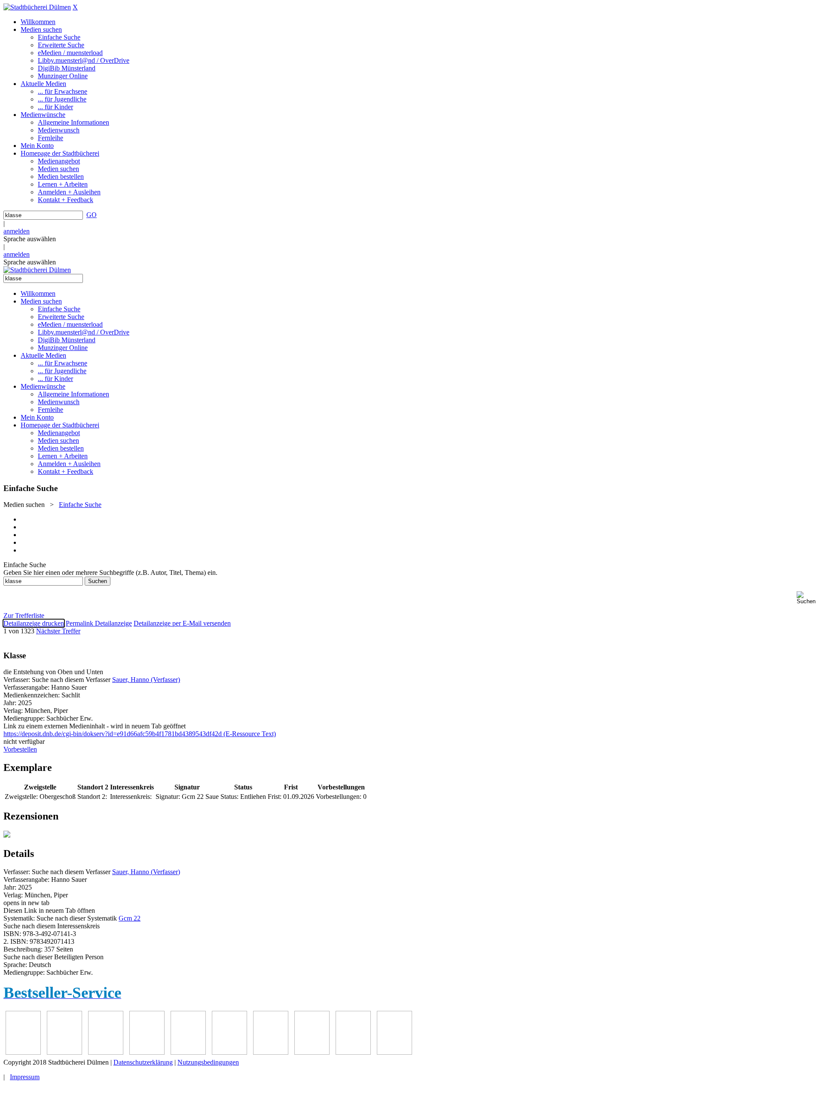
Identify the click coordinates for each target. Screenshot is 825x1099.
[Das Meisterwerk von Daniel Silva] (229, 1052)
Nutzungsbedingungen (208, 1062)
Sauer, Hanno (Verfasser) (146, 679)
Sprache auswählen (29, 239)
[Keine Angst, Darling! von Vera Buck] (188, 1052)
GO (91, 214)
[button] (809, 598)
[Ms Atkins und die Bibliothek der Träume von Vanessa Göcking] (64, 1052)
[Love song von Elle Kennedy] (147, 1052)
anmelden (16, 231)
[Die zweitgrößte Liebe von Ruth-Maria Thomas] (353, 1052)
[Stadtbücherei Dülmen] (37, 7)
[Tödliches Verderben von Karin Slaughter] (394, 1052)
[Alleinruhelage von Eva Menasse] (23, 1052)
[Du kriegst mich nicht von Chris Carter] (270, 1052)
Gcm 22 (130, 918)
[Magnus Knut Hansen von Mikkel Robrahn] (105, 1052)
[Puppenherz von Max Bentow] (312, 1052)
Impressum (25, 1077)
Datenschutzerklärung (143, 1062)
